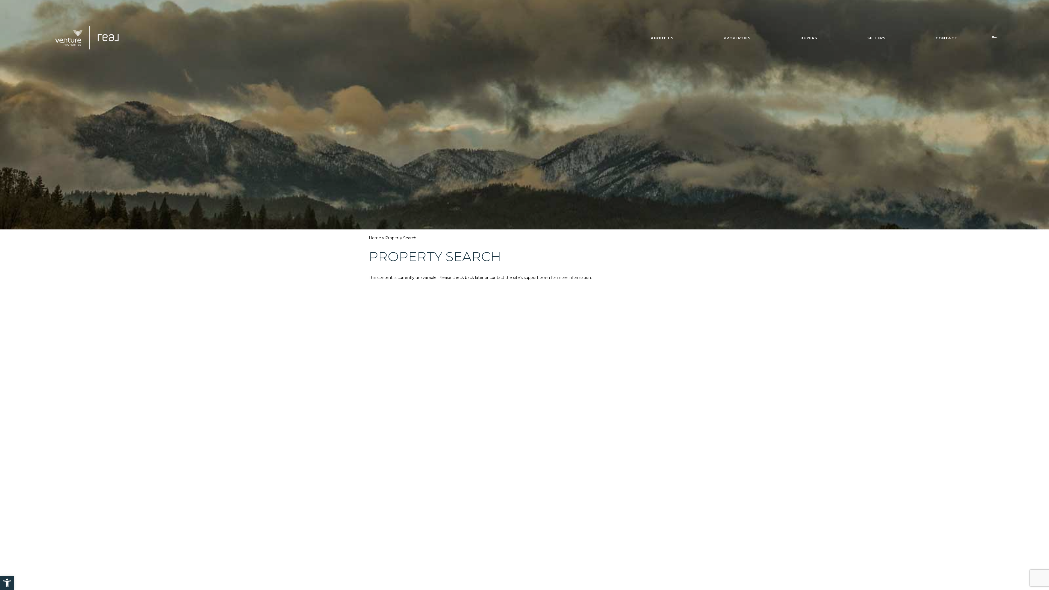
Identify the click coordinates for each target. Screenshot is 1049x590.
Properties (737, 38)
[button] (7, 583)
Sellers (876, 38)
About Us (662, 38)
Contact (946, 38)
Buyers (808, 38)
